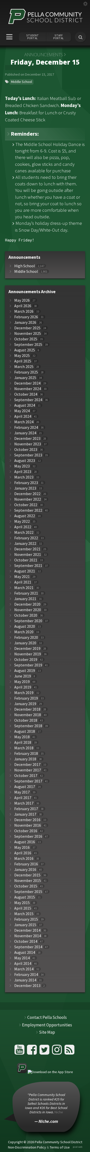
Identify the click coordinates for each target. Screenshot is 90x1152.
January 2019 (25, 703)
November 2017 (27, 770)
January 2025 (25, 377)
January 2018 (25, 759)
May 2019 (22, 681)
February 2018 (26, 753)
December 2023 (27, 438)
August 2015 (24, 897)
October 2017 (25, 775)
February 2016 (26, 864)
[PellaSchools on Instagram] (57, 1051)
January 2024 (25, 433)
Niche (58, 1112)
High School (24, 266)
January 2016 (25, 869)
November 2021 (27, 554)
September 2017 (28, 781)
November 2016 (27, 825)
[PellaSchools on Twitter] (45, 1051)
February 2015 (26, 919)
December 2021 (27, 549)
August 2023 (24, 460)
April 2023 (22, 471)
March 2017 (24, 803)
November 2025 (27, 333)
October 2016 (25, 830)
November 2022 (27, 499)
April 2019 (22, 687)
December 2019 (27, 648)
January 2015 (25, 924)
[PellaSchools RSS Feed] (69, 1051)
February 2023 (26, 482)
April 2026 (22, 305)
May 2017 (22, 792)
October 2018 (25, 720)
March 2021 (24, 587)
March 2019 (24, 692)
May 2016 (22, 847)
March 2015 (24, 913)
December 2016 (27, 819)
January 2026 (25, 322)
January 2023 (25, 488)
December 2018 (27, 709)
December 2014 (27, 930)
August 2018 (24, 731)
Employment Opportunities (47, 1025)
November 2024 (27, 388)
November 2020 (27, 609)
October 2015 (25, 886)
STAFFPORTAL (58, 37)
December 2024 (27, 383)
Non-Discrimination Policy (27, 1147)
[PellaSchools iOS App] (45, 1072)
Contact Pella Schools (47, 1017)
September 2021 (28, 565)
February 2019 (26, 698)
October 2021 (25, 560)
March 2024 (24, 422)
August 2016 (24, 842)
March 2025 (24, 366)
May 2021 (22, 576)
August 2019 (24, 670)
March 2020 (24, 632)
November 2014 (27, 935)
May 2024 (22, 410)
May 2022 (22, 521)
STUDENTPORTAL (32, 37)
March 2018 (24, 748)
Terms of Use (60, 1147)
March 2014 (24, 969)
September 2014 (28, 947)
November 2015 (27, 880)
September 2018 (28, 725)
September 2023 (28, 455)
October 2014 (25, 941)
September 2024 (28, 399)
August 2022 (24, 515)
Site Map (47, 1032)
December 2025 (27, 328)
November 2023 (27, 444)
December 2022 (27, 493)
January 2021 (25, 598)
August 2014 (24, 952)
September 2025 (28, 344)
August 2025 (24, 350)
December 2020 (27, 604)
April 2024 (22, 416)
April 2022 (22, 527)
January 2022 (25, 543)
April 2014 (22, 963)
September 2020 (28, 620)
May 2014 (22, 958)
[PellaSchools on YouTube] (20, 1051)
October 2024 (25, 394)
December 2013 (27, 985)
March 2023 (24, 477)
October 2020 (25, 615)
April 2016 (22, 853)
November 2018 (27, 714)
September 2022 (28, 510)
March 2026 (24, 311)
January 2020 (25, 643)
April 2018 (22, 742)
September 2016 (28, 836)
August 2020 (24, 626)
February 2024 (26, 427)
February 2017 (26, 808)
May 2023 (22, 466)
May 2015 (22, 902)
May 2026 (22, 300)
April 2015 (22, 908)
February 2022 (26, 538)
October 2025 (25, 339)
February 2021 (26, 593)
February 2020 (26, 637)
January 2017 (25, 814)
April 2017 (22, 797)
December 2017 (27, 764)
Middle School (21, 81)
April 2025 (22, 361)
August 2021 (24, 571)
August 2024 (24, 405)
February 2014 (26, 974)
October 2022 (25, 504)
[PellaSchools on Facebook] (32, 1051)
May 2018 (22, 737)
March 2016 (24, 858)
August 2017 (24, 786)
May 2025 (22, 355)
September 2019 (28, 665)
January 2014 (25, 980)
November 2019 (27, 654)
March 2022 (24, 532)
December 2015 (27, 875)
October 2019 (25, 659)
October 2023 (25, 449)
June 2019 (22, 676)
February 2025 (26, 372)
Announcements (43, 54)
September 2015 (28, 891)
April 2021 (22, 582)
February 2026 (26, 317)
